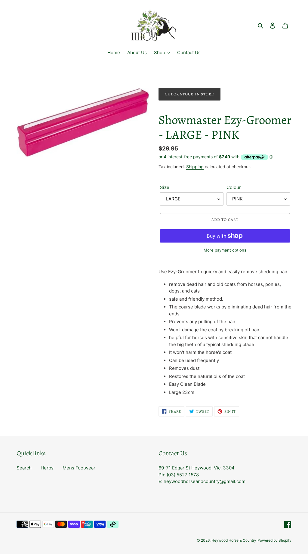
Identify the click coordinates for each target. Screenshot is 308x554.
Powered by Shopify (274, 540)
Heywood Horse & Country (233, 540)
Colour (233, 187)
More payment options (225, 250)
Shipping (195, 166)
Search (24, 468)
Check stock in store (189, 94)
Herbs (47, 468)
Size (164, 187)
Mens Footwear (79, 468)
